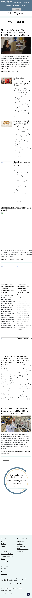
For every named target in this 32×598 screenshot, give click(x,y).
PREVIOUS (6, 460)
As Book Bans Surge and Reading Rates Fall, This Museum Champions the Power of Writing (8, 288)
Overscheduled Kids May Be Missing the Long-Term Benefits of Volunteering (23, 359)
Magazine (8, 6)
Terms (12, 593)
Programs (16, 6)
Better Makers (21, 546)
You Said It (19, 544)
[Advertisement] (16, 519)
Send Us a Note (5, 561)
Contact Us (4, 546)
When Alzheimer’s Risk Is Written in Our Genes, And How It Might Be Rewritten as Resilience (15, 411)
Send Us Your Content (7, 554)
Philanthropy (20, 541)
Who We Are (4, 574)
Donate (23, 6)
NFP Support (26, 2)
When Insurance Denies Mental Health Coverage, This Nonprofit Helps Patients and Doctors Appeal (23, 289)
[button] (2, 13)
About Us (3, 541)
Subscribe (22, 487)
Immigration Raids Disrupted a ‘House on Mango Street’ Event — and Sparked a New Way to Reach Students (21, 82)
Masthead (3, 544)
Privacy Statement (5, 593)
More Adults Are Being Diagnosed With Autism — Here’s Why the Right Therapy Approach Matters (15, 32)
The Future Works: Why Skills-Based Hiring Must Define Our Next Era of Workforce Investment (8, 360)
